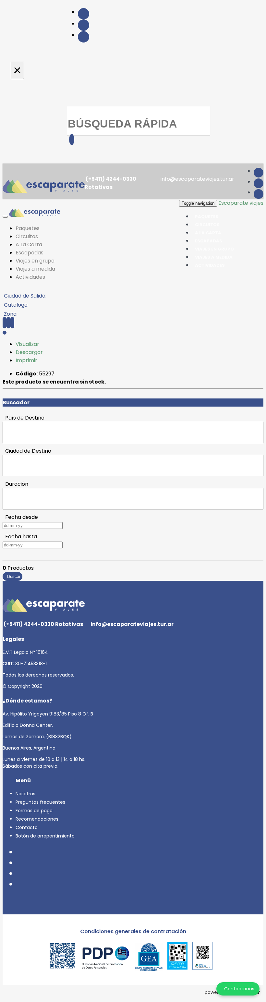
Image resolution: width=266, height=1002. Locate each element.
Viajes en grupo (35, 260)
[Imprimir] (12, 322)
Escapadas (29, 252)
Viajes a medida (35, 269)
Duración (15, 484)
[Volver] (4, 322)
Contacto (27, 827)
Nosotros (25, 793)
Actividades (210, 265)
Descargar (29, 352)
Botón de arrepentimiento (45, 836)
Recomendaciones (37, 819)
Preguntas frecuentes (40, 802)
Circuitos (27, 236)
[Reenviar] (8, 322)
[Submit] (71, 140)
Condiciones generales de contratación (133, 931)
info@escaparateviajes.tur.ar (196, 179)
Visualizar (27, 344)
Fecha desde (20, 517)
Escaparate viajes (240, 203)
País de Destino (23, 418)
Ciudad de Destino (27, 451)
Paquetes (28, 228)
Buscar (12, 576)
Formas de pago (34, 810)
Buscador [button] (16, 402)
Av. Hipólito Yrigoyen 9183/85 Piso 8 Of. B (48, 714)
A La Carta (29, 244)
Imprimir (26, 360)
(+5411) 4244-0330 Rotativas (110, 183)
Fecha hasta (20, 536)
